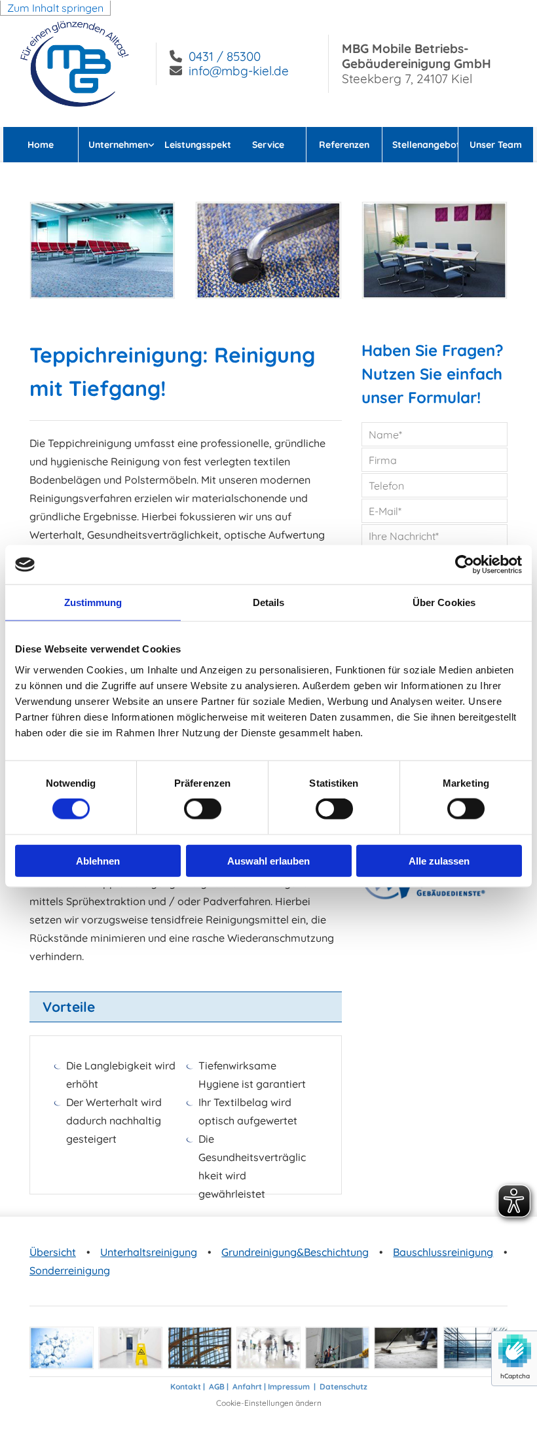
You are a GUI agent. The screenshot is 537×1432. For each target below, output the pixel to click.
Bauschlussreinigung (443, 1252)
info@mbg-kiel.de (239, 71)
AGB (217, 1386)
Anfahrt (247, 1386)
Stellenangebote (425, 145)
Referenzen (344, 145)
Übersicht (52, 1252)
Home (41, 145)
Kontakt (185, 1386)
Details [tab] (269, 602)
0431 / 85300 (225, 56)
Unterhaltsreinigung (148, 1252)
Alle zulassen (439, 860)
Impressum (289, 1386)
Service (268, 145)
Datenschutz (343, 1386)
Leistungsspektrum (206, 145)
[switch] (202, 808)
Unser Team (496, 145)
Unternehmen (118, 145)
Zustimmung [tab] (93, 602)
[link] (117, 144)
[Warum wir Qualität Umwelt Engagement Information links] (141, 144)
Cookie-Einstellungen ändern (269, 1403)
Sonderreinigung (69, 1270)
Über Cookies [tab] (444, 602)
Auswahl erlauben (268, 860)
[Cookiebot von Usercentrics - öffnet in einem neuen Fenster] (464, 565)
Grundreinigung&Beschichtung (295, 1252)
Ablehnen (98, 860)
